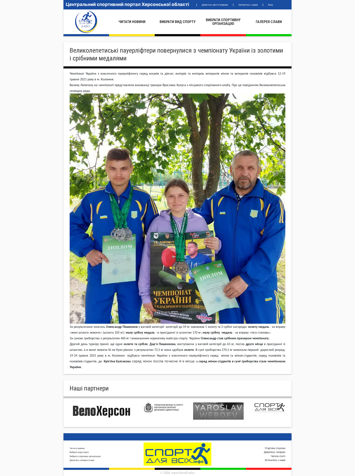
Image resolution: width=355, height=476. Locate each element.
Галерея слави (269, 22)
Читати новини (132, 22)
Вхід (270, 4)
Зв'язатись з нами (248, 4)
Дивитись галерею (274, 452)
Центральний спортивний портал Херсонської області (127, 4)
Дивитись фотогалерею (215, 4)
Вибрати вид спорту (178, 22)
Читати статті (278, 456)
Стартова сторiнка (275, 448)
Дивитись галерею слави (82, 460)
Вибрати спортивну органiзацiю (223, 22)
